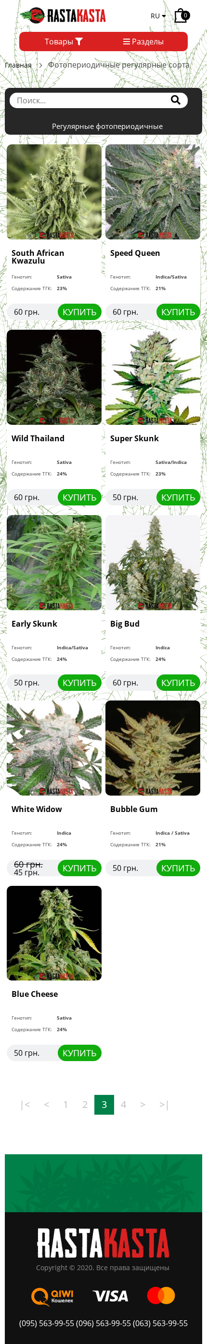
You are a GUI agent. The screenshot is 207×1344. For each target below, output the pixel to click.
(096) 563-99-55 (103, 1323)
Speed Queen (135, 253)
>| (164, 1104)
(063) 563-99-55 (160, 1323)
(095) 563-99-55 (47, 1323)
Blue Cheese (35, 994)
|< (24, 1104)
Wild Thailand (38, 438)
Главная (18, 65)
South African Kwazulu (38, 257)
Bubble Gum (134, 809)
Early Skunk (34, 623)
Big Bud (125, 623)
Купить (80, 312)
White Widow (37, 809)
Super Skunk (134, 438)
